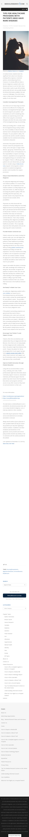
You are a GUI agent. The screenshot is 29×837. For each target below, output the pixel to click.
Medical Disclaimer (6, 755)
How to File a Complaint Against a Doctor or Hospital (12, 740)
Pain (5, 650)
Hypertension (8, 642)
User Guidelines (5, 777)
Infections (7, 639)
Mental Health (8, 645)
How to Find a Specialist (10, 677)
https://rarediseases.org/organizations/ (13, 396)
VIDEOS (5, 698)
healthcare (6, 573)
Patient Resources (8, 664)
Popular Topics (7, 614)
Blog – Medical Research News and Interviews (13, 719)
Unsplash (21, 71)
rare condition (6, 293)
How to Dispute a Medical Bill (12, 672)
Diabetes (6, 628)
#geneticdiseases (8, 571)
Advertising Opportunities (8, 716)
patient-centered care (17, 247)
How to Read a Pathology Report (13, 674)
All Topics (7, 656)
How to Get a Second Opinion (12, 683)
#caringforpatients (12, 569)
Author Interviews (9, 616)
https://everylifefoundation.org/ (11, 398)
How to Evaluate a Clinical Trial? (12, 680)
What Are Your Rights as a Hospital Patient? (13, 780)
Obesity (6, 647)
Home (2, 726)
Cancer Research (8, 622)
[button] (23, 9)
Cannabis (6, 625)
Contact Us (6, 661)
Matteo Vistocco (12, 71)
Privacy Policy (4, 765)
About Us (5, 659)
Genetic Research (19, 26)
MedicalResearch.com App (14, 595)
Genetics (6, 630)
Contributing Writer (8, 28)
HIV (5, 636)
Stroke (6, 653)
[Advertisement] (14, 504)
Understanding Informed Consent (13, 690)
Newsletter (4, 758)
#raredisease (18, 571)
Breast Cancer (8, 619)
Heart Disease (8, 633)
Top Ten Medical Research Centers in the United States (14, 769)
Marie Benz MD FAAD (8, 443)
